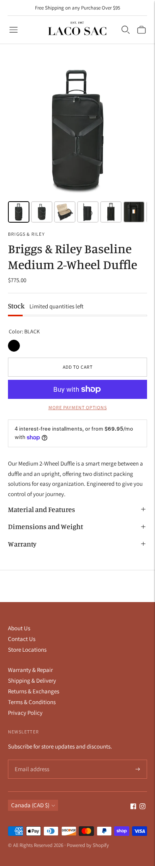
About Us (19, 628)
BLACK (14, 346)
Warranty (22, 543)
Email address (31, 760)
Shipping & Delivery (32, 680)
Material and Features (41, 509)
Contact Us (21, 639)
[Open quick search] (125, 29)
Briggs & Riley (26, 234)
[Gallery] (77, 142)
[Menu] (13, 29)
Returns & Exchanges (33, 691)
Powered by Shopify (88, 845)
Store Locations (27, 649)
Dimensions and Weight (45, 526)
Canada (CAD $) (30, 805)
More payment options (77, 407)
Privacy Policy (25, 712)
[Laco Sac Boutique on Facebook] (133, 807)
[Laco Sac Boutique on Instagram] (142, 807)
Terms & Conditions (32, 702)
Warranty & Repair (30, 670)
